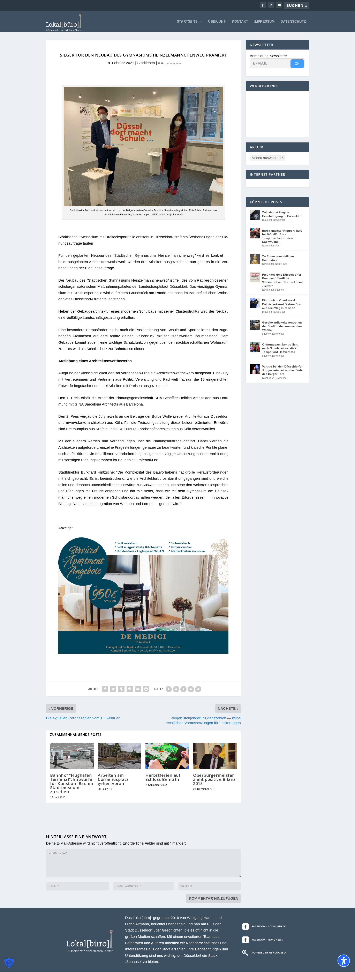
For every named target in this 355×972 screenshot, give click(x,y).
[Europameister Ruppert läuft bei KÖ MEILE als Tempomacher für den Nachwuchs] (255, 233)
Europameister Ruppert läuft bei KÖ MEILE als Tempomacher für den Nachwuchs (282, 236)
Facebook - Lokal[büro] (269, 926)
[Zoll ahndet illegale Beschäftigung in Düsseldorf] (255, 215)
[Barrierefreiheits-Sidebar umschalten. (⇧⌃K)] (344, 961)
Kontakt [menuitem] (240, 21)
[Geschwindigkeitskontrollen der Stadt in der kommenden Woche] (255, 325)
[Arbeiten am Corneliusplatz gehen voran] (119, 756)
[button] (9, 963)
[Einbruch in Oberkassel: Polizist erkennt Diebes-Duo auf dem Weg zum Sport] (255, 303)
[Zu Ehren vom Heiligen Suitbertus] (255, 259)
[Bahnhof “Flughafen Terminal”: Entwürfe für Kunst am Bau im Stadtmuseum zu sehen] (72, 756)
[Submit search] (305, 6)
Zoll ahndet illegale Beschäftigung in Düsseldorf (282, 214)
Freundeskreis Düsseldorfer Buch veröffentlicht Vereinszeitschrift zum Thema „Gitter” (282, 280)
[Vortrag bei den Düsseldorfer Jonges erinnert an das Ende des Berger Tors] (255, 369)
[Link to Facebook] (263, 5)
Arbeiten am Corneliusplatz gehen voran (113, 779)
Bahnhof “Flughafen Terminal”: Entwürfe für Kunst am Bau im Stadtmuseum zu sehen (71, 783)
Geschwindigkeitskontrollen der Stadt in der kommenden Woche (282, 326)
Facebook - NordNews (267, 939)
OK (297, 63)
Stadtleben (146, 63)
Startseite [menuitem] (187, 21)
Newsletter (279, 219)
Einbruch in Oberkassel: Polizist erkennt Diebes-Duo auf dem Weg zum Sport (281, 304)
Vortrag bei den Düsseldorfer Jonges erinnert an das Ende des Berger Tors (282, 370)
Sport (278, 245)
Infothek (279, 289)
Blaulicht (267, 219)
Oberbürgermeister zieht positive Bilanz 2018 (214, 779)
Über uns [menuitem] (217, 21)
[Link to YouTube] (279, 5)
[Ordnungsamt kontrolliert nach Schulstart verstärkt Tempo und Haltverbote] (255, 347)
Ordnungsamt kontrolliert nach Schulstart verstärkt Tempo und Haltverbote (280, 348)
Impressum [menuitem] (264, 21)
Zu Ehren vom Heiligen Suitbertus (278, 258)
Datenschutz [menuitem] (293, 21)
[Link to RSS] (271, 5)
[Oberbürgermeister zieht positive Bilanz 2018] (215, 756)
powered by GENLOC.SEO (269, 952)
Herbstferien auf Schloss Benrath (162, 777)
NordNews (281, 263)
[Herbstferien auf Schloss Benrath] (167, 756)
